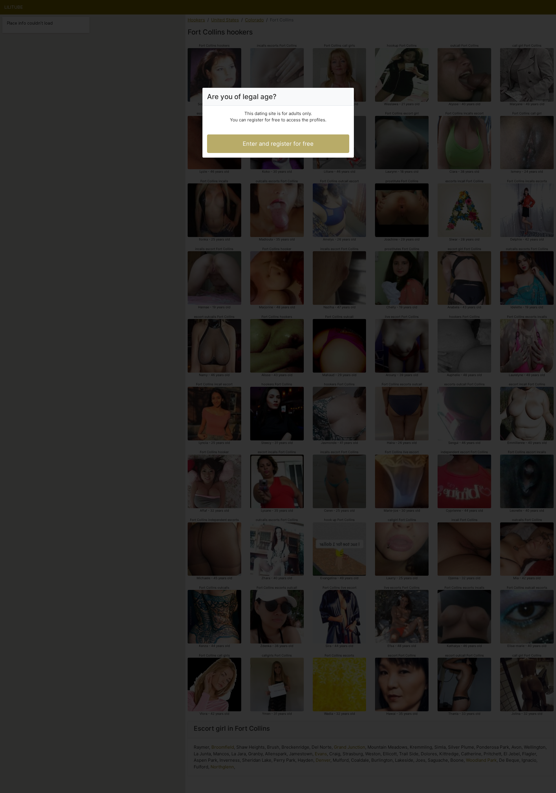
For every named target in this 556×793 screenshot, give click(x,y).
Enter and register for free (278, 143)
